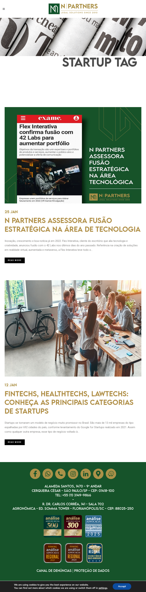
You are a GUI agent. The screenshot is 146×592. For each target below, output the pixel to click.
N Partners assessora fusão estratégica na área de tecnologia (73, 224)
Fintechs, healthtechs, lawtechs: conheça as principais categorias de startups (69, 402)
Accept (122, 586)
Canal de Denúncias (54, 570)
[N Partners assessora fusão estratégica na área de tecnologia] (73, 155)
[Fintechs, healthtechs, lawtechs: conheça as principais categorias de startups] (73, 328)
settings (103, 588)
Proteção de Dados (92, 570)
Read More (15, 260)
